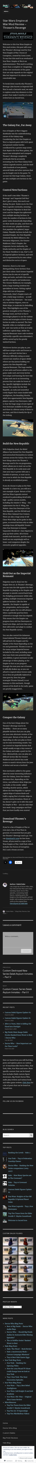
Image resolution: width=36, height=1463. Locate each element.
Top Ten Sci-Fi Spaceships (17, 1411)
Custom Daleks (9, 1433)
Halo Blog (6, 1443)
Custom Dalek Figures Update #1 (17, 1018)
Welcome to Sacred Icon (17, 1220)
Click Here (26, 1083)
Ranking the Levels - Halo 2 (19, 1153)
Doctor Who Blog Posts (14, 1324)
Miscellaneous (10, 1402)
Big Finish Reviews (10, 1438)
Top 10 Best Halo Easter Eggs (18, 1357)
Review (24, 911)
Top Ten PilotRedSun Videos (18, 1414)
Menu (6, 11)
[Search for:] (16, 1135)
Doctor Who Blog (10, 1428)
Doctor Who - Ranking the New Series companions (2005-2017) (20, 1168)
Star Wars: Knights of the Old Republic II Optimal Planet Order (20, 1199)
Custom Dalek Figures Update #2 (18, 1012)
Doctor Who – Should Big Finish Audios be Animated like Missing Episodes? (20, 1335)
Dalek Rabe (10, 911)
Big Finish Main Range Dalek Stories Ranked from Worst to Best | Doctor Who (18, 1035)
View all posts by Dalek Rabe (19, 903)
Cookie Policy (13, 1455)
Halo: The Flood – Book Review (19, 1349)
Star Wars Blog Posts (13, 1383)
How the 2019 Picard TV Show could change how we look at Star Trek (18, 1371)
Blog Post (18, 911)
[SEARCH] (31, 1135)
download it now (12, 838)
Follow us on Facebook (13, 1101)
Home (5, 1423)
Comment (26, 951)
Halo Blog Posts (11, 1346)
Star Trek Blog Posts (13, 1360)
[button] (10, 1241)
